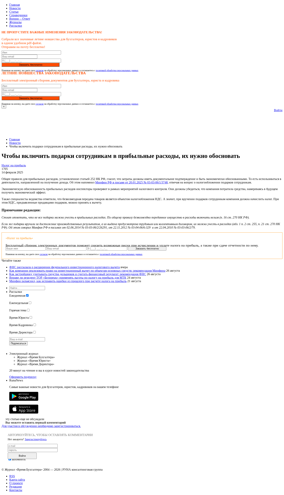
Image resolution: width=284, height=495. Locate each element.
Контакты (15, 490)
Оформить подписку (23, 377)
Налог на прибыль (14, 165)
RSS (12, 476)
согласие (40, 70)
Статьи (14, 11)
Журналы (15, 22)
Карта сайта (17, 479)
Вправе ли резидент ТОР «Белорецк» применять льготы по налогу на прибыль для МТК (67, 277)
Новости (15, 8)
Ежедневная (17, 295)
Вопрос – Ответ (19, 18)
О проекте (16, 483)
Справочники (18, 15)
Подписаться (18, 343)
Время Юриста (19, 317)
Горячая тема (17, 310)
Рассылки (15, 25)
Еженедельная (18, 303)
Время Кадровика (21, 325)
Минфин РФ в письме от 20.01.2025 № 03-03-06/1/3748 (131, 182)
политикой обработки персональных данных (117, 70)
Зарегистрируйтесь (36, 439)
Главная (14, 4)
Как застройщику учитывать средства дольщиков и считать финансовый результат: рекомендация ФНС (77, 274)
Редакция (15, 486)
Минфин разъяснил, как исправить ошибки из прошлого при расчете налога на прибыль (68, 281)
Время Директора (20, 332)
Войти (278, 110)
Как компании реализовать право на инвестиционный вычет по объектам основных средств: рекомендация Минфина (87, 270)
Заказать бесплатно (30, 64)
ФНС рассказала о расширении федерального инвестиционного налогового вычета (64, 267)
